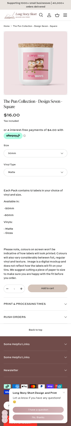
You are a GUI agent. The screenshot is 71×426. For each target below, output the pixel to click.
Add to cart (47, 288)
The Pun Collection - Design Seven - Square (35, 26)
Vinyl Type (10, 164)
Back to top (35, 329)
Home (7, 26)
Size (6, 145)
